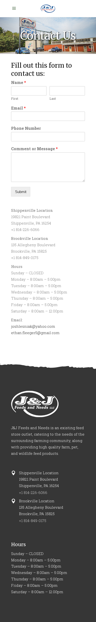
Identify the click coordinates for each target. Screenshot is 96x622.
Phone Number (26, 128)
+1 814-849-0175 (32, 520)
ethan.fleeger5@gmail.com (35, 332)
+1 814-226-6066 (33, 492)
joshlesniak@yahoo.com (33, 326)
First (14, 99)
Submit (20, 192)
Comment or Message (34, 148)
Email (18, 108)
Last (52, 99)
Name (18, 82)
